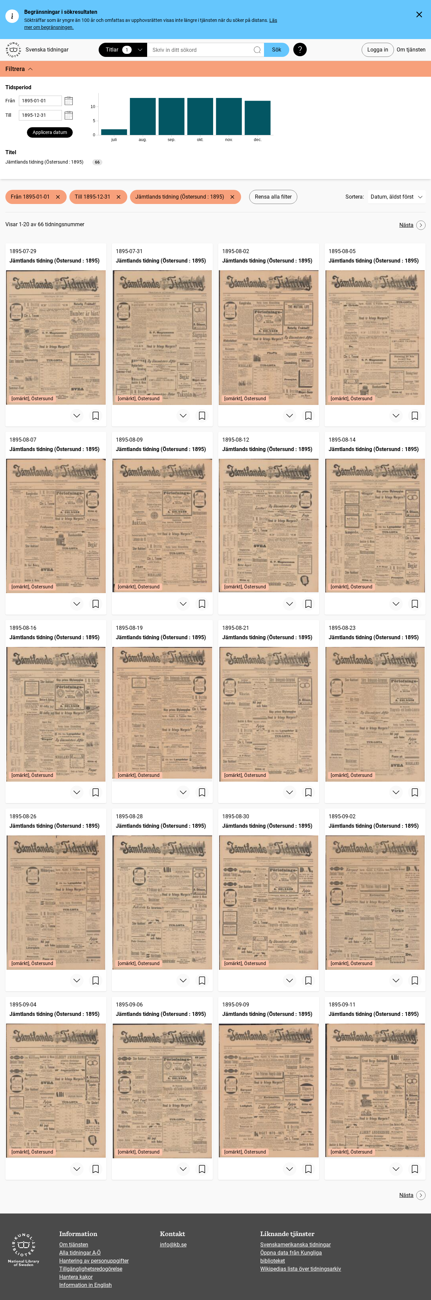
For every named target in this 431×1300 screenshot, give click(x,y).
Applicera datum (50, 132)
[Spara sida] (95, 415)
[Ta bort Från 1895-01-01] (58, 197)
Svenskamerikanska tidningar (295, 1244)
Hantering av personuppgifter (94, 1261)
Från (10, 100)
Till (8, 115)
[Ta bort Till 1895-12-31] (118, 197)
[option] (53, 162)
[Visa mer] (77, 415)
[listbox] (53, 162)
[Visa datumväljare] (69, 101)
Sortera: (354, 197)
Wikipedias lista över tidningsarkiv (300, 1269)
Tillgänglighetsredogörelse (90, 1269)
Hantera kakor (76, 1277)
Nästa (406, 225)
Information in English (85, 1285)
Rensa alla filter (273, 197)
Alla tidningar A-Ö (80, 1253)
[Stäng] (419, 14)
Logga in (377, 49)
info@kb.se (173, 1244)
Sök (276, 49)
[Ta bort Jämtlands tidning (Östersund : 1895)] (232, 197)
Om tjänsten (411, 49)
